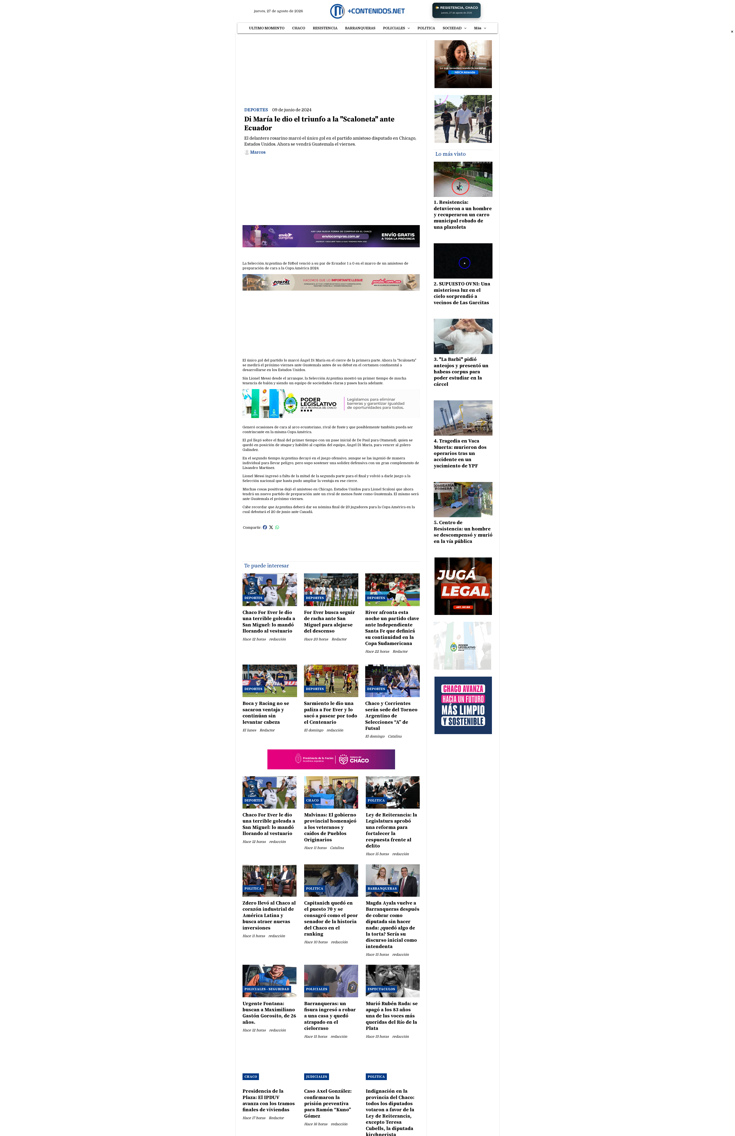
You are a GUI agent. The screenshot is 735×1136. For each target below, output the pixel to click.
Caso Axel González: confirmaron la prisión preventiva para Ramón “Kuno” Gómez (328, 1103)
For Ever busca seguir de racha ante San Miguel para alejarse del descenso (329, 621)
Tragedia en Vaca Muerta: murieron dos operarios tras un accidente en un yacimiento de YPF (460, 453)
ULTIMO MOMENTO (266, 28)
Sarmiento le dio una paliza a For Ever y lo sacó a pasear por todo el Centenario (330, 712)
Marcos (258, 152)
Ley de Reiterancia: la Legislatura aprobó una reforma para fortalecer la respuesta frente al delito (391, 830)
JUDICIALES (316, 1077)
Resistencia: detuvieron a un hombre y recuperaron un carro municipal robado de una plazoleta (463, 214)
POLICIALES (394, 28)
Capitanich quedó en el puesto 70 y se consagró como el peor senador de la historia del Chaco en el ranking (331, 918)
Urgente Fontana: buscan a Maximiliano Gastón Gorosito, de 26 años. (269, 1013)
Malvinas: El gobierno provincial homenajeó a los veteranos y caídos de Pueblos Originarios (330, 827)
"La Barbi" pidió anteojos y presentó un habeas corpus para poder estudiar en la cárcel (461, 372)
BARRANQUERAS (360, 28)
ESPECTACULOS (381, 989)
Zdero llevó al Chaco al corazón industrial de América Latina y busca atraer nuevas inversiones (269, 915)
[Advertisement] (331, 67)
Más (477, 28)
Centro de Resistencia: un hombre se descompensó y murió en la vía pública (463, 532)
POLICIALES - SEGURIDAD (266, 989)
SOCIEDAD (452, 28)
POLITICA (426, 28)
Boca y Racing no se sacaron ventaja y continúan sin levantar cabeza (266, 712)
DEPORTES (256, 110)
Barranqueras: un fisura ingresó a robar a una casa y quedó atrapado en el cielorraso (330, 1016)
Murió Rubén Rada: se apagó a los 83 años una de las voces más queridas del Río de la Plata (392, 1016)
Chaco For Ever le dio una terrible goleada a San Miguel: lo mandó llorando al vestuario (269, 621)
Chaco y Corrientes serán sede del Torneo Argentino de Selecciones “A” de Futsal (391, 716)
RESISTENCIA (325, 28)
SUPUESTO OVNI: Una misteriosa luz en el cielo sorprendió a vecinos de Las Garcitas (462, 293)
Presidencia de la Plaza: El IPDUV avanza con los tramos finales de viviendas (269, 1100)
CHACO (298, 28)
